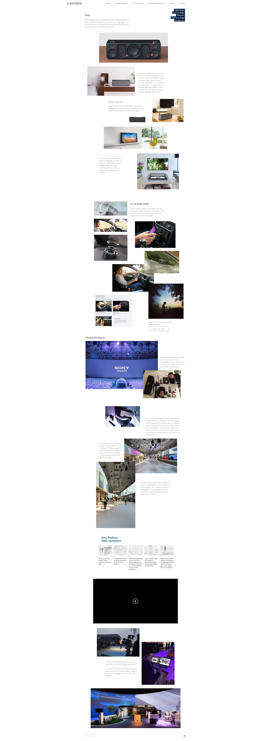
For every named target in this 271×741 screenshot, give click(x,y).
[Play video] (135, 601)
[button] (121, 3)
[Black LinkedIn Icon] (184, 736)
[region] (115, 495)
